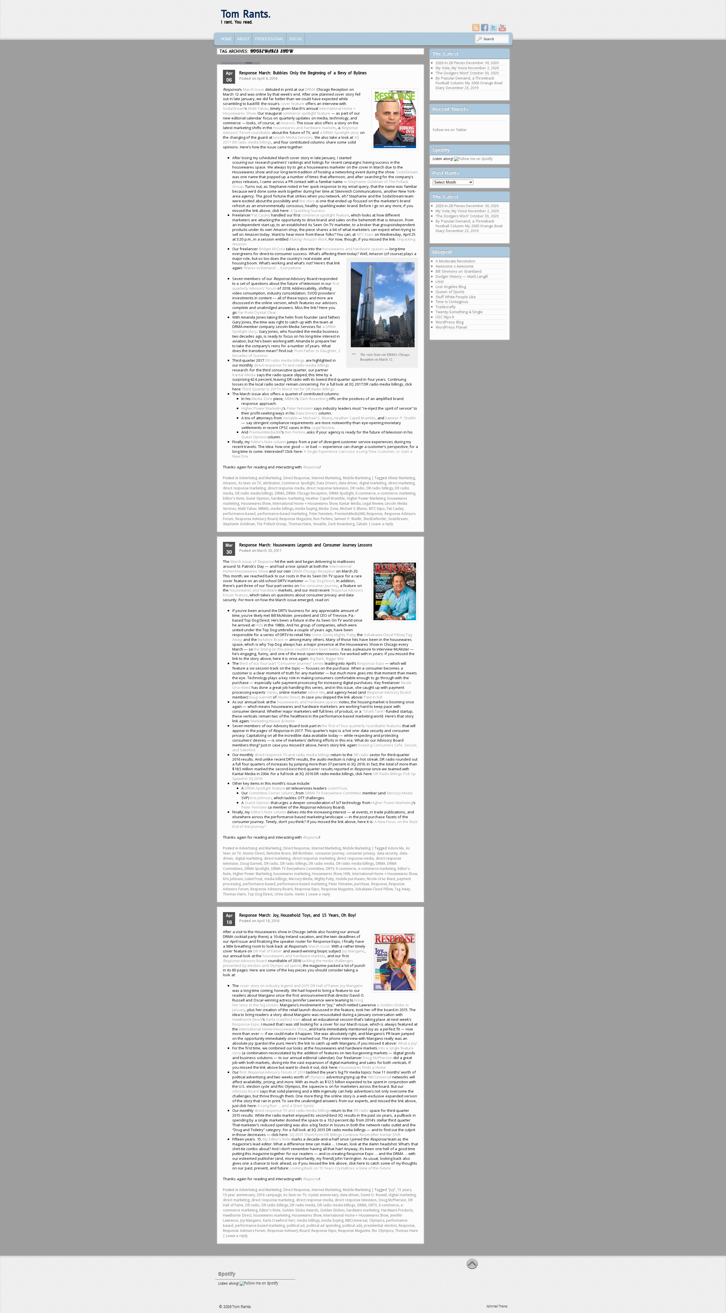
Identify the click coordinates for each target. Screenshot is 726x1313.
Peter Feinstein (300, 408)
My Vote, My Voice (451, 67)
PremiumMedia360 (265, 432)
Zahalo (362, 523)
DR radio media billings (285, 360)
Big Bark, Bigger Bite (327, 658)
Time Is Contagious (452, 301)
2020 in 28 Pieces (450, 62)
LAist (440, 281)
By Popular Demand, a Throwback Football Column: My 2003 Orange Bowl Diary (469, 82)
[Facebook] (484, 27)
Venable (290, 417)
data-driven (348, 483)
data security (387, 853)
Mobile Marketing (357, 477)
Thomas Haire (299, 523)
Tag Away (402, 889)
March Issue (253, 89)
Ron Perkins (295, 432)
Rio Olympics (382, 1230)
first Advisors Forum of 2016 (272, 1072)
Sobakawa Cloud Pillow (384, 634)
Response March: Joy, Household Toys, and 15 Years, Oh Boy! (297, 915)
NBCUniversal (379, 1077)
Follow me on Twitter (450, 129)
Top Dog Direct (321, 580)
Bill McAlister (303, 853)
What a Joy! (407, 1043)
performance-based (239, 513)
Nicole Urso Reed (381, 878)
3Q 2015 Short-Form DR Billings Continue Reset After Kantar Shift (345, 1134)
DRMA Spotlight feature (265, 788)
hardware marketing (287, 498)
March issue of (252, 561)
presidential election (380, 1225)
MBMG (290, 398)
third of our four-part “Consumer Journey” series (282, 663)
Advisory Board (389, 692)
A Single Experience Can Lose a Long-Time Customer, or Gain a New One (322, 454)
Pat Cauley (261, 215)
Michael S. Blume (317, 417)
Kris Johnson (261, 797)
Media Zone (262, 398)
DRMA (310, 89)
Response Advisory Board (256, 518)
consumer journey (330, 853)
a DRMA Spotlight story (339, 132)
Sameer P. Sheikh (400, 417)
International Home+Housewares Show (273, 1029)
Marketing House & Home (273, 720)
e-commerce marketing (396, 493)
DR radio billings (379, 488)
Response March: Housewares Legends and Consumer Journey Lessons (305, 545)
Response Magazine (295, 518)
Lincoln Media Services (293, 137)
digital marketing (373, 483)
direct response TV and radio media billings (291, 365)
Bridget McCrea (272, 248)
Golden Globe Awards (300, 1210)
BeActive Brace (271, 639)
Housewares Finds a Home (362, 1067)
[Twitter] (493, 27)
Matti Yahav (258, 108)
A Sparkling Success (307, 210)
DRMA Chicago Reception (306, 493)
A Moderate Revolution (455, 261)
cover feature (293, 103)
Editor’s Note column (268, 441)
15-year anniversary (239, 1194)
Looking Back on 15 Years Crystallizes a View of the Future (340, 1168)
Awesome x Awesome (455, 266)
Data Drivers (307, 413)
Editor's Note (233, 498)
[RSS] (476, 27)
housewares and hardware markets (304, 127)
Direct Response (296, 477)
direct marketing (401, 483)
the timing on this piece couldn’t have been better (296, 649)
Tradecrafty (446, 306)
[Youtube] (502, 27)
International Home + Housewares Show (305, 503)
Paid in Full (373, 697)
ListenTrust (337, 788)
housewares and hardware (253, 590)
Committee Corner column (271, 793)
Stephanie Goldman (239, 523)
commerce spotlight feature (306, 113)
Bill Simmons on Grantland (459, 271)
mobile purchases (350, 878)
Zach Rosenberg (313, 398)
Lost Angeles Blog (451, 286)
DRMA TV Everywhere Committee (333, 793)
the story (307, 200)
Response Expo (370, 663)
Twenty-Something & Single (459, 311)
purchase (361, 883)
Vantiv (272, 692)
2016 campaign (269, 1194)
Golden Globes (332, 1210)
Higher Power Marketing (262, 408)
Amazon (287, 122)
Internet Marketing (326, 477)
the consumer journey (319, 585)
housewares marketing (291, 873)
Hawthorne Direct (247, 1019)
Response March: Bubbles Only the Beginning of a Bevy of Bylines (303, 72)
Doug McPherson (377, 1057)
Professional (269, 39)
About (243, 39)
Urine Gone (322, 634)
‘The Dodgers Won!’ (452, 72)
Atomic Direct (289, 697)
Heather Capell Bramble (354, 417)
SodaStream (233, 108)
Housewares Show (256, 503)
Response (311, 467)
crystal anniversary (323, 1194)
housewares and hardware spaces (353, 248)
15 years (404, 1189)
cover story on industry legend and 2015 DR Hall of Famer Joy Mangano (301, 985)
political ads (352, 1225)
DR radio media (321, 863)
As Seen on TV (249, 483)
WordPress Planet (451, 327)
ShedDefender (375, 518)
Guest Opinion (254, 436)
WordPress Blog (449, 322)
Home (226, 39)
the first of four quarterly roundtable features (361, 725)
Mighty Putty (344, 634)
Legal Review (323, 427)
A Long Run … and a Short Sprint (286, 1105)
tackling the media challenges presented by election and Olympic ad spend (288, 963)
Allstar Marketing (401, 477)
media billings (282, 508)
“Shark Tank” (373, 711)
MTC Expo (365, 234)
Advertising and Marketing (260, 477)
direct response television (327, 488)
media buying (306, 508)
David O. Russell (374, 1194)
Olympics (317, 1077)
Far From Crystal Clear (257, 312)
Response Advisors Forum (244, 1230)
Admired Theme (497, 1306)
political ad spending (324, 1225)
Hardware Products (397, 1210)
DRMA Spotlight (341, 493)
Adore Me (316, 692)
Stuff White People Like (456, 296)
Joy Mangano (353, 951)
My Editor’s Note (276, 1139)
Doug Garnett (260, 697)
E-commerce (366, 493)
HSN (259, 625)
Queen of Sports (450, 291)
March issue (319, 946)
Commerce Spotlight (298, 483)
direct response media (286, 488)
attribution (271, 483)
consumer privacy (360, 853)
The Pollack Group (271, 523)
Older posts (230, 1251)
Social (296, 39)
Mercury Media (400, 793)
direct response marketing (244, 488)
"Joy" (392, 1189)
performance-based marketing (282, 513)
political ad (296, 1225)
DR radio (357, 488)
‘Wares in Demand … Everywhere (272, 267)
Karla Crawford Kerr (283, 1019)
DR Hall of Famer (267, 951)
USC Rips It (445, 316)
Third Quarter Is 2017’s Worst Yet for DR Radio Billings (288, 389)
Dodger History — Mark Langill (462, 276)
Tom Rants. (246, 13)
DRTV (330, 868)
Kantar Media (244, 374)
